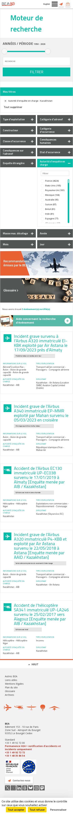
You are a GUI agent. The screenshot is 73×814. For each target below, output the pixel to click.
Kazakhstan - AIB (11, 385)
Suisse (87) (50, 204)
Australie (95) (51, 199)
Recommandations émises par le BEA (16, 263)
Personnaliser (58, 810)
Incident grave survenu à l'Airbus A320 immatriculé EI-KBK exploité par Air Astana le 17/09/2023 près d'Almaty (40, 343)
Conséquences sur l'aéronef (13, 152)
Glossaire (9, 290)
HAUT (35, 664)
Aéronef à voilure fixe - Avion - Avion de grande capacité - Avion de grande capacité (16, 371)
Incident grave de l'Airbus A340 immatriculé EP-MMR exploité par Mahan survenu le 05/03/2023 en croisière (41, 413)
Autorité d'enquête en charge (52, 163)
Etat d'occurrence (50, 152)
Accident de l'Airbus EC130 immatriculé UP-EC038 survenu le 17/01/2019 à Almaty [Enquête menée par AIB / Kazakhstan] (39, 477)
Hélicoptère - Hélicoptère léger (15, 505)
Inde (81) (49, 213)
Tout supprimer (13, 107)
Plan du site (11, 687)
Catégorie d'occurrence (47, 130)
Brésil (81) (50, 209)
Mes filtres (9, 91)
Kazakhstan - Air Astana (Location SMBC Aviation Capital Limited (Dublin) (52, 385)
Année (43, 233)
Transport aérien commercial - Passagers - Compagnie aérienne (52, 368)
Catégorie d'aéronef (51, 119)
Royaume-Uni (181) (54, 190)
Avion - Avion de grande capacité (14, 438)
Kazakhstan (8, 516)
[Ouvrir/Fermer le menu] (54, 4)
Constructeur (10, 130)
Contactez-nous (61, 4)
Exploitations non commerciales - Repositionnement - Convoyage (52, 505)
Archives (9, 694)
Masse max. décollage (15, 233)
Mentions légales (14, 683)
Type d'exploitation (14, 119)
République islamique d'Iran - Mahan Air (50, 449)
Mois (5, 244)
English (46, 4)
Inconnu (40, 640)
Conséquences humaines (48, 141)
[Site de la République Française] (12, 767)
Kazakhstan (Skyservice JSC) (49, 513)
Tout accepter (16, 810)
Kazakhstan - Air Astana (47, 584)
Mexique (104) (52, 195)
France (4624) (52, 180)
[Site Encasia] (28, 768)
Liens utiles (11, 680)
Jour (42, 244)
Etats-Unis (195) (53, 185)
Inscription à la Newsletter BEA (67, 4)
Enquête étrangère (13, 163)
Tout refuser (37, 810)
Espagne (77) (51, 218)
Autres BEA (11, 676)
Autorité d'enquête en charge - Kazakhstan (30, 100)
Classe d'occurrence (14, 141)
